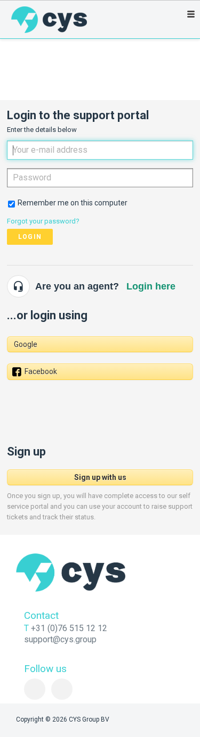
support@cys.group (60, 639)
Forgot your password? (43, 221)
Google (25, 344)
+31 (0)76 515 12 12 (69, 628)
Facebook (41, 371)
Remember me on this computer (72, 202)
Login (30, 237)
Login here (150, 286)
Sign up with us (100, 477)
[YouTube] (62, 689)
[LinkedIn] (34, 689)
